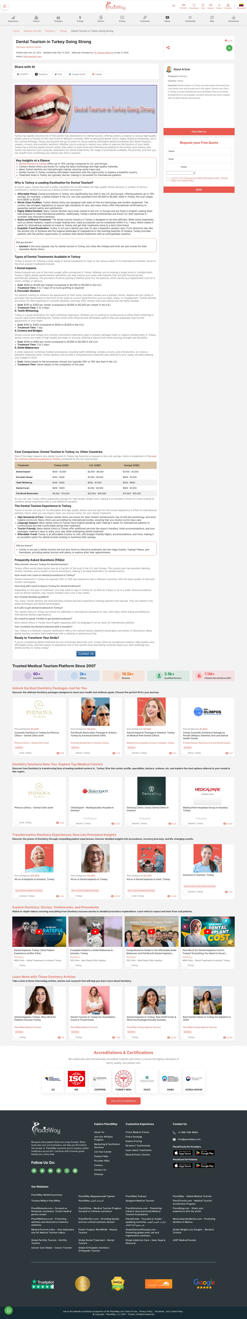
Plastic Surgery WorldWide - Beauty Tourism (97, 1231)
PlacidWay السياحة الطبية (91, 1200)
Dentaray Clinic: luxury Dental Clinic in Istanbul (148, 809)
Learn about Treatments (139, 1150)
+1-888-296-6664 (188, 1132)
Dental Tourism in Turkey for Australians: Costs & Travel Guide (93, 1018)
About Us (99, 1132)
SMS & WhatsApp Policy (208, 178)
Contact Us (100, 1169)
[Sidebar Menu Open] (4, 6)
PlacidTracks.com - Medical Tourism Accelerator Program (192, 1202)
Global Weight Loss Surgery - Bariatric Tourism (193, 1231)
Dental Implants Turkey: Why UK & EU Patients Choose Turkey (35, 1018)
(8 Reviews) (145, 818)
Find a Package (134, 1136)
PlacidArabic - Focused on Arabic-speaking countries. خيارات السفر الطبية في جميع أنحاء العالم (146, 1221)
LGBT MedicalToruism (184, 1240)
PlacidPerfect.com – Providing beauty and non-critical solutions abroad (98, 1220)
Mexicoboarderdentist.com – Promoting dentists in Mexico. (194, 1220)
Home (15, 30)
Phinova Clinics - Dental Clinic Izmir (33, 807)
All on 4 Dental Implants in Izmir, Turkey (148, 879)
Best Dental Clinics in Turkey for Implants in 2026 (207, 1018)
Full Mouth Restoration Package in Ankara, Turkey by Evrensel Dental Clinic (94, 734)
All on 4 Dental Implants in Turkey (89, 879)
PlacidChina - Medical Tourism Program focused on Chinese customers (99, 1210)
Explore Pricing (134, 1141)
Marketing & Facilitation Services (107, 1146)
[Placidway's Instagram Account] (67, 1171)
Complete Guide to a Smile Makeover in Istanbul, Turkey (91, 952)
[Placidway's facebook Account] (34, 1171)
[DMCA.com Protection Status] (118, 1284)
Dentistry (50, 30)
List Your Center (103, 1151)
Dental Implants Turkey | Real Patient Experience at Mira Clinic (34, 952)
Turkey (63, 30)
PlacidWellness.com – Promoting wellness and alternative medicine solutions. (49, 1221)
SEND (199, 189)
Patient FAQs (101, 1156)
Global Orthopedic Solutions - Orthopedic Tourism (94, 1249)
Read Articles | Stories (138, 1154)
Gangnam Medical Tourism (140, 1200)
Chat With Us (199, 131)
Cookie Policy (187, 180)
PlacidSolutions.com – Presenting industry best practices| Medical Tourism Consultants (144, 1211)
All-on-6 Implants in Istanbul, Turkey (34, 879)
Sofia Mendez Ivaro (32, 56)
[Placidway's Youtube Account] (50, 1171)
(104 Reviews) (90, 818)
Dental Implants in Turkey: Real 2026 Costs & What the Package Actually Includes (151, 1018)
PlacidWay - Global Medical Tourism (192, 1196)
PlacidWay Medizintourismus (46, 1194)
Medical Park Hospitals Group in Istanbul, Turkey (205, 809)
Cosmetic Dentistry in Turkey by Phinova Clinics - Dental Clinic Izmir (36, 734)
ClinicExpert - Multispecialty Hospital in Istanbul (92, 809)
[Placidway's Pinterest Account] (58, 1171)
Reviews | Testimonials (138, 1145)
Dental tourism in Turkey (33, 163)
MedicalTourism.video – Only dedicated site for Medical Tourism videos (52, 1231)
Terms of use (190, 178)
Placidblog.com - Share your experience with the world (188, 1210)
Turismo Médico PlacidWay (45, 1200)
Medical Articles (32, 30)
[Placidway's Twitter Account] (42, 1171)
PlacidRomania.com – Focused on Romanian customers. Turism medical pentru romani (51, 1211)
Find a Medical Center (137, 1132)
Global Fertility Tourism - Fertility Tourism (49, 1241)
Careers (98, 1165)
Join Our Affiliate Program (103, 1138)
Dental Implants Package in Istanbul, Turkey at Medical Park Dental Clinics (151, 734)
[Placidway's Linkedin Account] (75, 1171)
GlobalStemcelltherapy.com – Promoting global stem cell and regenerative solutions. (142, 1232)
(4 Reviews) (201, 818)
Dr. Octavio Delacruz (103, 52)
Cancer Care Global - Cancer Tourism (51, 1247)
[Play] (229, 48)
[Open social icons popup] (168, 48)
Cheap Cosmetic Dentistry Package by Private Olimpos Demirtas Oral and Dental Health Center (205, 735)
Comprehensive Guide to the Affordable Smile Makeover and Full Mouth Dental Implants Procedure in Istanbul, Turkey (151, 952)
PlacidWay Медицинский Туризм (96, 1196)
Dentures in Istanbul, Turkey (198, 874)
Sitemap (98, 1174)
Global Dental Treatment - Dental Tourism (96, 1241)
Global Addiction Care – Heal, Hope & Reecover (146, 1241)
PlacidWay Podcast (136, 1196)
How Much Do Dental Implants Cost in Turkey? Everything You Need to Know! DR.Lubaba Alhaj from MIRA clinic (204, 952)
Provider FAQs (102, 1160)
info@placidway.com (189, 1139)
